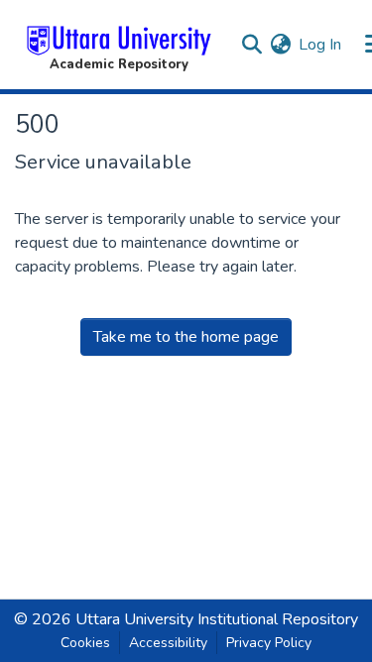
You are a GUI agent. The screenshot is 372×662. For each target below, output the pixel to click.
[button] (119, 44)
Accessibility (168, 642)
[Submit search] (251, 44)
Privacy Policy (268, 642)
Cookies (85, 642)
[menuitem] (280, 44)
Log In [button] (321, 44)
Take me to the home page (186, 337)
